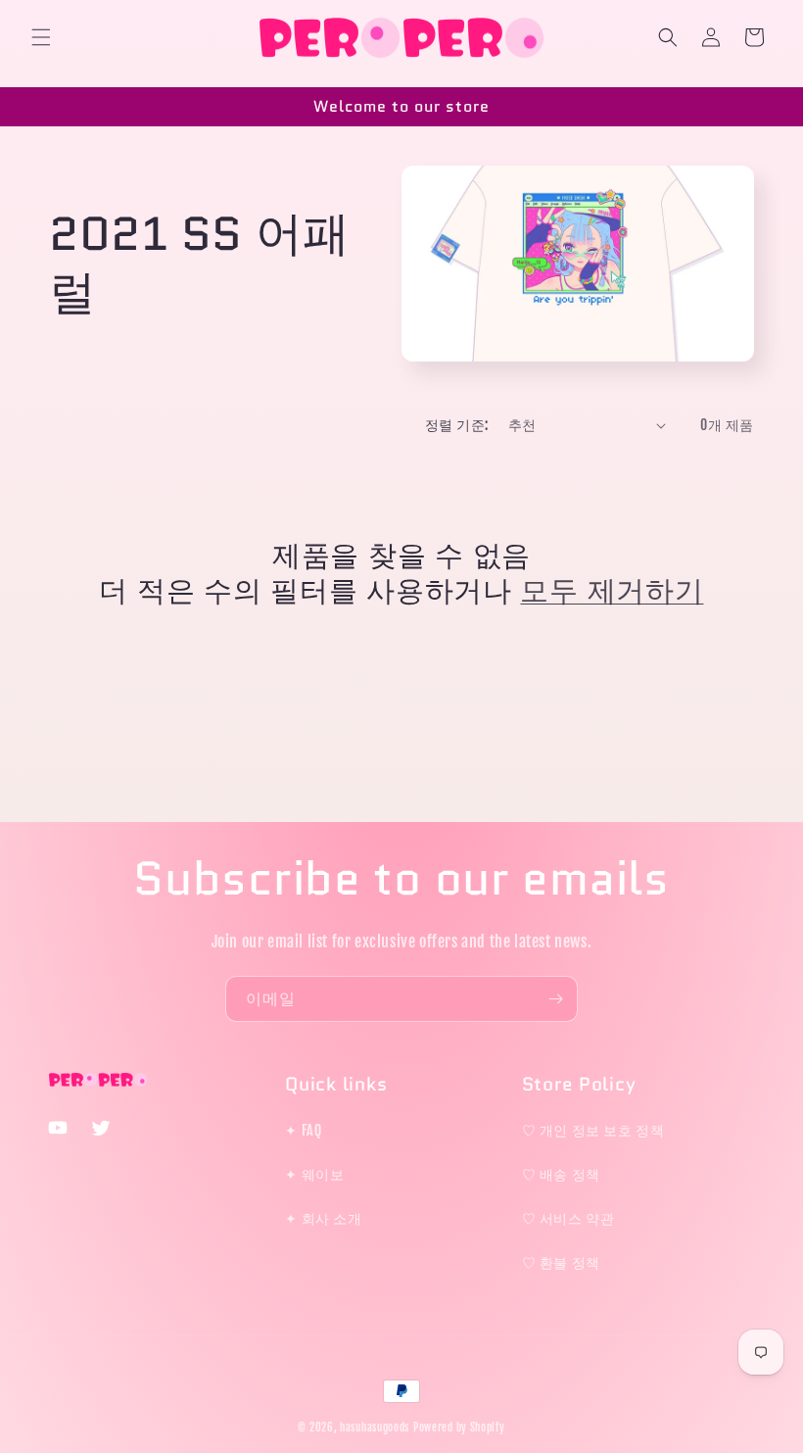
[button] (41, 37)
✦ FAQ (303, 1130)
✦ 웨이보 (314, 1174)
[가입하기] (555, 999)
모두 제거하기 (611, 590)
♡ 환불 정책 (561, 1262)
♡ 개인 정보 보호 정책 (593, 1130)
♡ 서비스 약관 (568, 1218)
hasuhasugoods (374, 1427)
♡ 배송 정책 (561, 1174)
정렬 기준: (456, 424)
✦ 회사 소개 (323, 1218)
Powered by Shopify (459, 1427)
